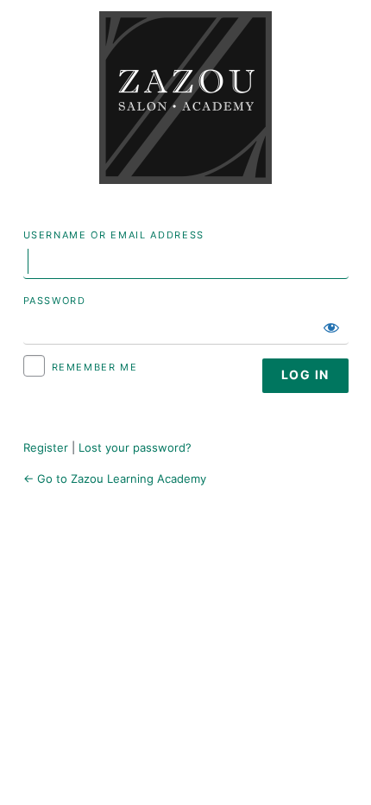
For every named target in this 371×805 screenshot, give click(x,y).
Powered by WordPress (185, 97)
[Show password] (331, 327)
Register (45, 447)
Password (54, 301)
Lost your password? (135, 447)
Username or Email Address (113, 235)
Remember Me (95, 367)
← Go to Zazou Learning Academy (114, 478)
